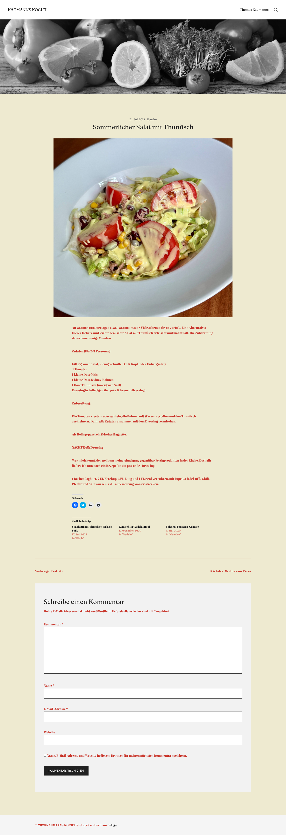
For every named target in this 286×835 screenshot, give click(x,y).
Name (49, 685)
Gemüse (152, 119)
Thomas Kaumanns (254, 9)
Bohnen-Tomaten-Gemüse (182, 526)
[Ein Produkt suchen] (275, 9)
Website (49, 732)
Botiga (112, 825)
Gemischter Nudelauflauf (134, 526)
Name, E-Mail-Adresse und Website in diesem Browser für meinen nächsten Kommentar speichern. (117, 755)
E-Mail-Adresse (56, 709)
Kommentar (53, 624)
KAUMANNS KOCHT (27, 9)
